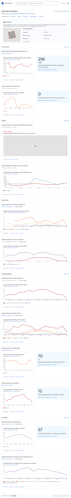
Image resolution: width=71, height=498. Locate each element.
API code (11, 79)
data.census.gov (9, 59)
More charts (66, 47)
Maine (16, 13)
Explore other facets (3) (7, 315)
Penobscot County (9, 13)
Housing (41, 16)
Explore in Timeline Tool (20, 79)
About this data (17, 59)
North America (28, 13)
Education (25, 16)
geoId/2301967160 (65, 11)
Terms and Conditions (57, 495)
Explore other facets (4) (7, 385)
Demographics (33, 16)
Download (6, 79)
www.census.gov (26, 41)
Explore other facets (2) (7, 53)
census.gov (43, 69)
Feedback (64, 3)
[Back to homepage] (3, 3)
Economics (13, 16)
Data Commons (9, 3)
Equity (19, 16)
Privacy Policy (66, 495)
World (33, 13)
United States (21, 13)
